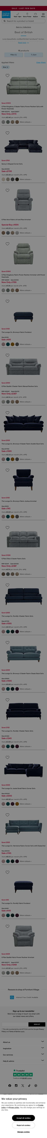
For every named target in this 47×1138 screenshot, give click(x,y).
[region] (23, 1116)
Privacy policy (14, 1107)
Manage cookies (23, 1132)
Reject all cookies (23, 1125)
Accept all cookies (23, 1118)
